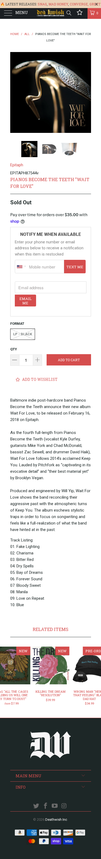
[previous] (15, 92)
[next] (86, 92)
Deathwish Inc (56, 819)
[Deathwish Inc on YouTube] (55, 806)
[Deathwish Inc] (50, 13)
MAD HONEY (58, 4)
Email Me (25, 300)
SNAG (42, 4)
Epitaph (16, 165)
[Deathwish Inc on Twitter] (36, 806)
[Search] (68, 13)
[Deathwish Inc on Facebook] (45, 806)
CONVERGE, (79, 4)
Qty (13, 349)
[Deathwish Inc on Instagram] (64, 806)
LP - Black (22, 334)
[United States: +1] (21, 266)
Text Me (75, 266)
